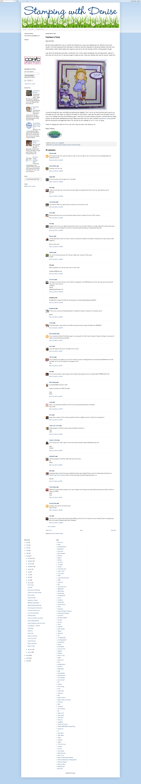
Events (59, 606)
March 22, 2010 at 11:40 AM (56, 246)
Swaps (59, 737)
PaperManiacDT (61, 675)
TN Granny (52, 279)
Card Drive (60, 562)
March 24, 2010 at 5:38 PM (55, 510)
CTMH (59, 575)
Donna (50, 213)
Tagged (59, 742)
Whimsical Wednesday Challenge (65, 757)
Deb (50, 223)
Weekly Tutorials (61, 753)
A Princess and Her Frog (33, 610)
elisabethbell (61, 602)
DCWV (59, 580)
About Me (31, 29)
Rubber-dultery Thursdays (64, 700)
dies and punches (62, 587)
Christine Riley (52, 503)
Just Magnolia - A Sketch (34, 626)
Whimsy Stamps (106, 118)
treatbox (60, 746)
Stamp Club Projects (63, 724)
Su (58, 731)
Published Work (40, 29)
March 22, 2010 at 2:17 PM (55, 365)
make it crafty (61, 655)
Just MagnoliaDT (62, 638)
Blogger (73, 773)
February (30, 649)
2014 (27, 545)
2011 (27, 553)
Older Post (113, 530)
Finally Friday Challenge (63, 613)
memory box (60, 660)
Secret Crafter (94, 120)
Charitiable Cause (62, 569)
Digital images (61, 593)
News (59, 671)
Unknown (51, 153)
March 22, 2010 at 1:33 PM (55, 340)
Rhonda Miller (52, 166)
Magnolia (65, 145)
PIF (58, 682)
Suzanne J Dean (53, 440)
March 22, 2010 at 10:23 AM (56, 160)
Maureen (51, 236)
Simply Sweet (61, 715)
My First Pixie (31, 595)
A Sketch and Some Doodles (34, 592)
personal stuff (61, 680)
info (58, 635)
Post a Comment (51, 526)
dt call (59, 598)
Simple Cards (61, 713)
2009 (27, 655)
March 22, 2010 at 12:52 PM (56, 317)
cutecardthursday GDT (63, 578)
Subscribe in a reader (30, 84)
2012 (27, 550)
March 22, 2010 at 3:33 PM (55, 376)
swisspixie (60, 740)
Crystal (51, 323)
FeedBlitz (33, 77)
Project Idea (61, 691)
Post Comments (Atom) (57, 533)
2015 (27, 542)
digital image (61, 591)
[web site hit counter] (30, 186)
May (29, 577)
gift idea (60, 622)
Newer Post (49, 530)
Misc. (59, 662)
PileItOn (60, 684)
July (29, 572)
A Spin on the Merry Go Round (35, 618)
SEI (58, 711)
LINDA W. (51, 252)
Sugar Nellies (61, 735)
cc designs (60, 564)
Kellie (50, 471)
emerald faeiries (61, 604)
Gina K (50, 346)
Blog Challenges (59, 145)
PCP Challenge (61, 677)
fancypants (60, 609)
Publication (60, 693)
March (29, 583)
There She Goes (62, 744)
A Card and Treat (32, 638)
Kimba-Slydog (52, 382)
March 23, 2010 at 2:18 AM (55, 434)
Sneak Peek (30, 628)
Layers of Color (61, 649)
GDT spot (60, 620)
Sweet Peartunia (32, 641)
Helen (50, 187)
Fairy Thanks (31, 585)
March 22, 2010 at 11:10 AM (56, 207)
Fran (50, 516)
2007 (27, 661)
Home (24, 29)
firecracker (60, 615)
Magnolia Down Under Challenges (57, 475)
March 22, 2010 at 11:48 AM (56, 259)
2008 (27, 658)
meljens (59, 658)
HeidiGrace (60, 633)
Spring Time (30, 633)
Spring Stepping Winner (33, 620)
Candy (50, 402)
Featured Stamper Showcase (65, 611)
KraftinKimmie (61, 646)
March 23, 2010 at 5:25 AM (55, 465)
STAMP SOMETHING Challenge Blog (66, 726)
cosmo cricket (61, 571)
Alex (50, 371)
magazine (60, 651)
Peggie (50, 177)
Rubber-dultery (61, 697)
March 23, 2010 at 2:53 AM (55, 450)
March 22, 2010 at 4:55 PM (55, 396)
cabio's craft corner (54, 425)
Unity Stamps (61, 751)
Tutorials (60, 748)
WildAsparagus (61, 766)
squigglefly (60, 722)
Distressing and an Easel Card (35, 608)
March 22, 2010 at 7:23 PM (55, 420)
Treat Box (30, 587)
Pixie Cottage (61, 686)
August (30, 569)
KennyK (59, 644)
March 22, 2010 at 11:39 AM (56, 230)
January (30, 652)
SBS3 (59, 704)
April (29, 580)
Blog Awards (61, 549)
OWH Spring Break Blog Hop (34, 605)
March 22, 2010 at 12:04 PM (56, 292)
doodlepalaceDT (61, 595)
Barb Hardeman (53, 333)
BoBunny (60, 560)
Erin (62, 55)
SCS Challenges (61, 709)
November (30, 561)
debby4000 (52, 456)
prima (59, 689)
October (30, 564)
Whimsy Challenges (62, 762)
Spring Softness (32, 598)
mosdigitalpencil (61, 664)
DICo (59, 584)
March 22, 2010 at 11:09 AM (56, 196)
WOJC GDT (60, 768)
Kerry (50, 415)
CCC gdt (59, 567)
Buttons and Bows (32, 643)
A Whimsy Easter (32, 615)
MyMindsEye (61, 669)
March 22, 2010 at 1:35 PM (55, 351)
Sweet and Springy (32, 636)
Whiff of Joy (61, 755)
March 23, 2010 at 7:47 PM (55, 497)
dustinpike (60, 600)
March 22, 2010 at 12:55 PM (56, 328)
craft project (61, 573)
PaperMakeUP (61, 673)
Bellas (59, 544)
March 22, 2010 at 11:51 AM (56, 274)
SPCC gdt (60, 720)
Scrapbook (60, 706)
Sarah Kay (60, 702)
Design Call (60, 582)
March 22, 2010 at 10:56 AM (56, 182)
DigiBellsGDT (61, 589)
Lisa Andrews (52, 202)
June (29, 574)
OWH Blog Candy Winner (33, 603)
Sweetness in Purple (33, 600)
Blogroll (59, 558)
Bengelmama (52, 308)
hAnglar (59, 631)
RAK (59, 695)
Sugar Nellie (60, 733)
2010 (27, 556)
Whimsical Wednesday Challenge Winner (67, 760)
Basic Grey (52, 145)
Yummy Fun (30, 631)
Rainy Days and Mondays (34, 590)
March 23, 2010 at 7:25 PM (55, 481)
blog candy (60, 551)
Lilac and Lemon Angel (33, 613)
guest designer (61, 629)
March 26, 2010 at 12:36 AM (56, 523)
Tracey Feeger (52, 487)
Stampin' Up (70, 145)
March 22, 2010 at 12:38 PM (56, 302)
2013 (27, 548)
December (30, 558)
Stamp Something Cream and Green (36, 623)
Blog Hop (60, 555)
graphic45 (60, 626)
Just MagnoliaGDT (62, 640)
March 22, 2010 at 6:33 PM (56, 409)
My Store (60, 666)
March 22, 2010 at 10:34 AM (56, 171)
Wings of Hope (31, 646)
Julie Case (51, 357)
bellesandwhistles (62, 547)
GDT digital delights (62, 618)
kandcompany (61, 642)
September (31, 566)
